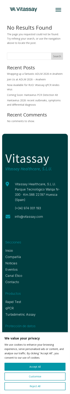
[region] (35, 363)
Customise (35, 376)
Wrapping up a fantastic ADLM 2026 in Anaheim (35, 73)
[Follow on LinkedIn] (7, 228)
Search (57, 56)
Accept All (35, 366)
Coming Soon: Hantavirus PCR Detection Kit (32, 95)
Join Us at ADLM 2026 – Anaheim (26, 79)
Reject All (35, 386)
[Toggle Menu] (58, 9)
